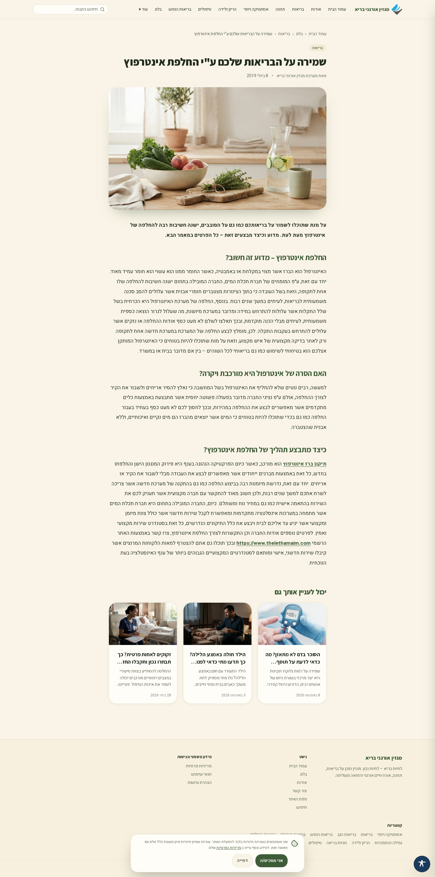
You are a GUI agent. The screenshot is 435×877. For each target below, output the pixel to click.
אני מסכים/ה (271, 860)
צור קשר (299, 791)
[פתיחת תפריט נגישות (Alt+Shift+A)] (422, 864)
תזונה (280, 9)
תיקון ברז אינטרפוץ (304, 464)
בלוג (158, 9)
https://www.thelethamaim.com (273, 543)
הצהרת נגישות (200, 782)
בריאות (298, 9)
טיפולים (204, 9)
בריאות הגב (346, 834)
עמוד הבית (337, 9)
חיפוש (301, 807)
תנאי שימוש (201, 774)
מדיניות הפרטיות (228, 847)
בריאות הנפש (180, 9)
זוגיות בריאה (336, 843)
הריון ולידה (227, 9)
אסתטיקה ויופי (256, 9)
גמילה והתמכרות (388, 843)
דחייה (242, 860)
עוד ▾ (143, 9)
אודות (316, 9)
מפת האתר (297, 799)
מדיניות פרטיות (199, 766)
